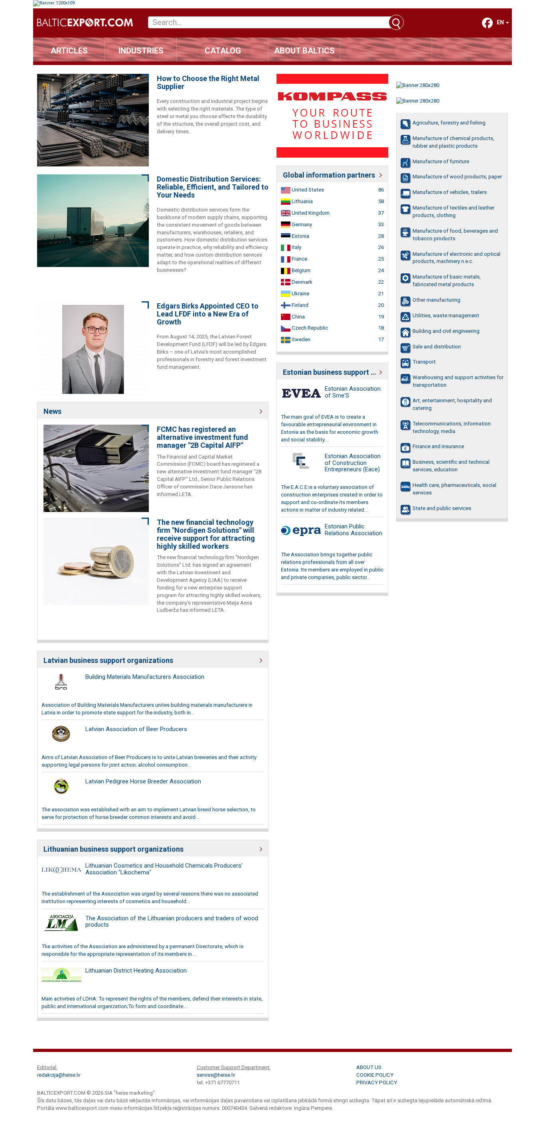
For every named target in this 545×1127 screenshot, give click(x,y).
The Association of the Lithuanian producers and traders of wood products (171, 922)
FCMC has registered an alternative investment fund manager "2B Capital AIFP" (202, 437)
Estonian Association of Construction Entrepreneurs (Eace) (353, 463)
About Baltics (304, 50)
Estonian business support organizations (332, 372)
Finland (299, 305)
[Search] (396, 22)
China (297, 317)
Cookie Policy (374, 1075)
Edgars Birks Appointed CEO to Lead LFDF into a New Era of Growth (208, 314)
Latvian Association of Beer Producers (136, 729)
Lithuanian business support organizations (113, 849)
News (52, 411)
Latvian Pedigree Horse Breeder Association (143, 781)
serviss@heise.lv (216, 1075)
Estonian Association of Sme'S (353, 392)
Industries (141, 50)
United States (307, 190)
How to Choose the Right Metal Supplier (208, 83)
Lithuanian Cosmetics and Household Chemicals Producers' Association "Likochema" (164, 869)
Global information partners (329, 175)
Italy (295, 247)
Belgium (300, 270)
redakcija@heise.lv (58, 1075)
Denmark (301, 282)
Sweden (300, 339)
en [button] (501, 22)
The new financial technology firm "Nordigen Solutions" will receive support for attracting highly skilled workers (206, 534)
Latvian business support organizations (108, 660)
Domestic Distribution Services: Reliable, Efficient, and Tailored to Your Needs (213, 187)
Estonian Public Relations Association (353, 530)
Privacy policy (376, 1082)
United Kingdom (310, 213)
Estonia (299, 236)
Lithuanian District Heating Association (136, 970)
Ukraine (299, 294)
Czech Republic (309, 328)
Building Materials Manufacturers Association (144, 676)
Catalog (223, 50)
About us (368, 1067)
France (298, 259)
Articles (69, 50)
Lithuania (301, 201)
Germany (301, 224)
